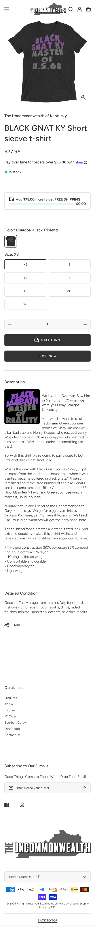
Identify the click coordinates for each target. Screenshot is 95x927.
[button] (45, 625)
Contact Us (12, 735)
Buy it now (47, 356)
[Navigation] (6, 9)
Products (10, 698)
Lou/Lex (9, 710)
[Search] (70, 9)
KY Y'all (9, 704)
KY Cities (10, 716)
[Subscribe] (85, 787)
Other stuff (12, 729)
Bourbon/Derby (15, 722)
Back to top (47, 920)
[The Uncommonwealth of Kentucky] (47, 9)
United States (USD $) (24, 877)
